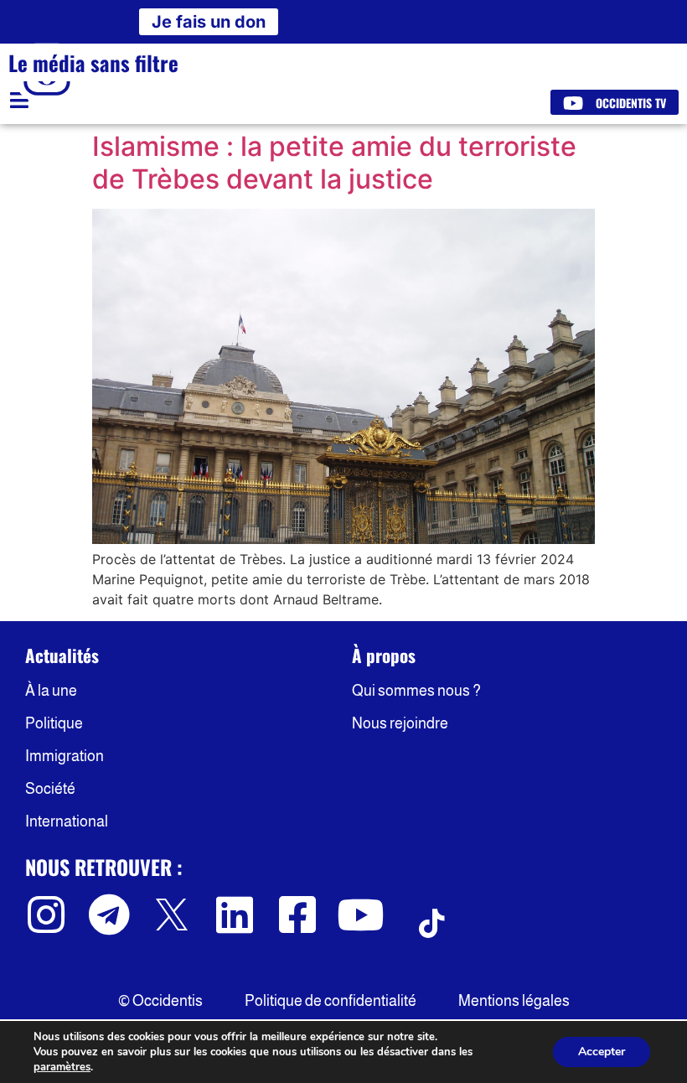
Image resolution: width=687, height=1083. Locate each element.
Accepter (601, 1052)
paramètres (62, 1067)
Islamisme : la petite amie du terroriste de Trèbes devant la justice (334, 162)
